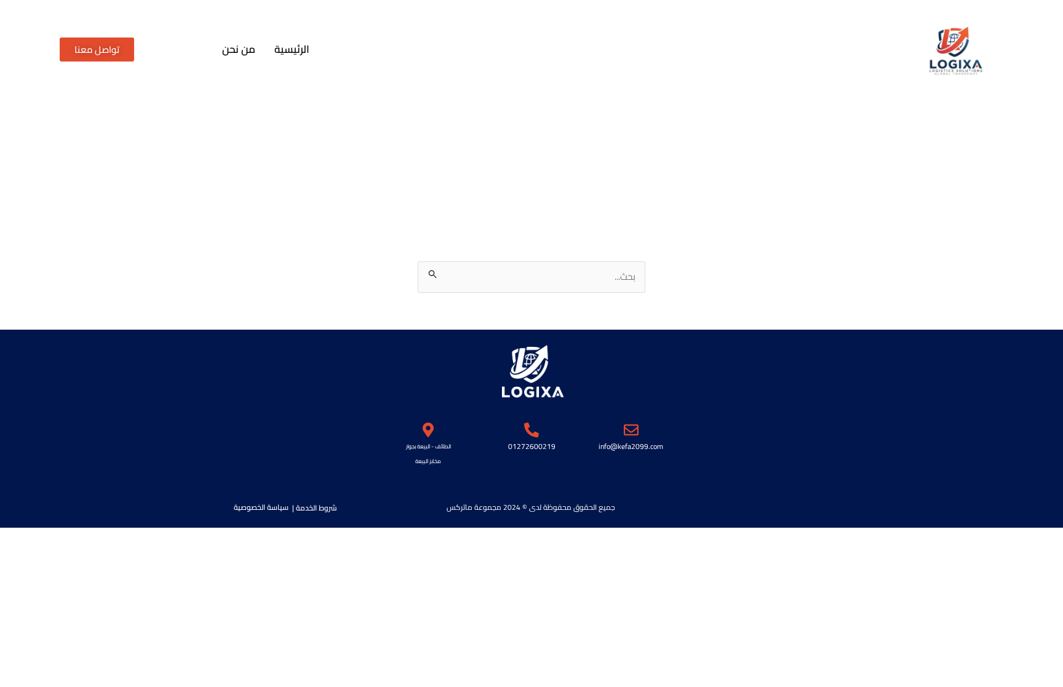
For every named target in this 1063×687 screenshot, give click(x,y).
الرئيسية (291, 49)
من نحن (238, 49)
